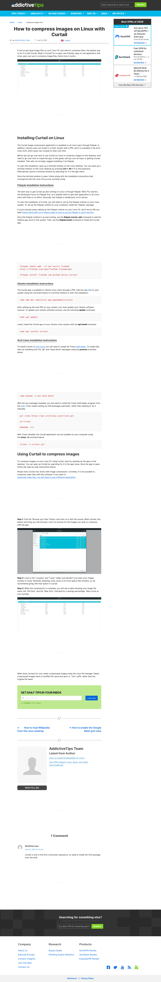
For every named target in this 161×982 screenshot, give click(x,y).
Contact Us (23, 967)
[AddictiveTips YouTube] (122, 967)
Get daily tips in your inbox (41, 692)
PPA (90, 290)
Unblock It (37, 13)
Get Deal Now (139, 43)
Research (55, 944)
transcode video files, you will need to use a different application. (46, 477)
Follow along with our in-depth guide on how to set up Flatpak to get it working (58, 212)
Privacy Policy (87, 978)
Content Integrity (26, 959)
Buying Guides (57, 13)
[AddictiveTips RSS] (129, 967)
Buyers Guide (55, 950)
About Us (22, 950)
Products (85, 944)
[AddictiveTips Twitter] (115, 967)
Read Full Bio (32, 788)
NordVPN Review (88, 950)
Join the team (25, 963)
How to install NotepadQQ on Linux (67, 758)
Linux (104, 13)
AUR (23, 406)
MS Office (118, 13)
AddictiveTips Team (22, 40)
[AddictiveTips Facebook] (108, 967)
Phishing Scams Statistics (61, 954)
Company (24, 944)
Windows (76, 13)
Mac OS (91, 13)
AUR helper (81, 346)
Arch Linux (40, 346)
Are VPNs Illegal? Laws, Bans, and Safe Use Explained (68, 763)
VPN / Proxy (18, 13)
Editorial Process (26, 954)
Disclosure (72, 978)
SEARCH (141, 5)
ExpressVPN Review (89, 959)
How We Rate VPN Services (131, 85)
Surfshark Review (88, 954)
